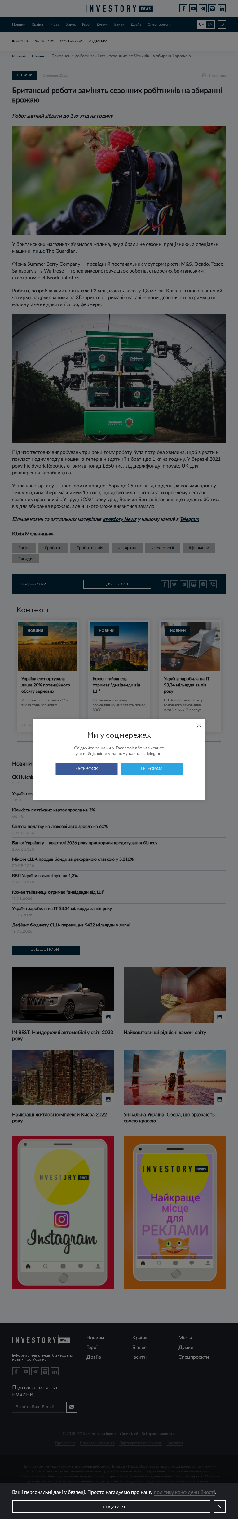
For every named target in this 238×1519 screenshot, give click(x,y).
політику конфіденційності (184, 1492)
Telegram (151, 769)
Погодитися (111, 1507)
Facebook (86, 769)
